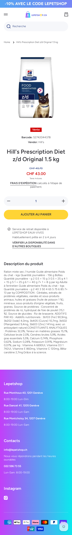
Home (7, 42)
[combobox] (36, 26)
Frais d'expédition (23, 183)
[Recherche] (7, 26)
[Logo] (36, 14)
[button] (66, 14)
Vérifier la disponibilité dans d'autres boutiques (33, 244)
